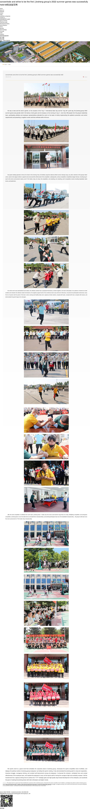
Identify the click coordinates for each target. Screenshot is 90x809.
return (86, 76)
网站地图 (2, 808)
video (1, 32)
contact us (2, 17)
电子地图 (2, 37)
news (1, 14)
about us (2, 10)
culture (1, 13)
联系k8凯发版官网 (4, 35)
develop (2, 28)
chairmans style (3, 22)
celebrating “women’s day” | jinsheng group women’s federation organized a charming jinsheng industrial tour (28, 784)
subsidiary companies (5, 16)
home (1, 8)
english (8, 19)
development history (4, 23)
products (2, 11)
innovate (2, 31)
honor (1, 26)
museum (2, 34)
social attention (3, 25)
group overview (3, 20)
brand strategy (3, 29)
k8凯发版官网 (3, 19)
